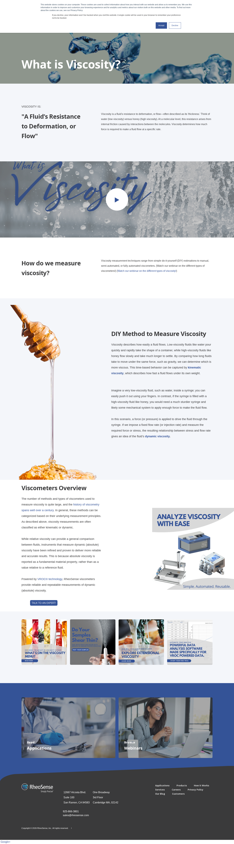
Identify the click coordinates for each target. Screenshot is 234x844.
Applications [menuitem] (162, 785)
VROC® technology (49, 579)
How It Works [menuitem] (201, 785)
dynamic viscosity (157, 436)
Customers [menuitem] (178, 794)
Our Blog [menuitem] (160, 794)
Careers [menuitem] (176, 790)
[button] (117, 199)
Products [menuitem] (182, 785)
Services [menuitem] (160, 790)
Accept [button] (161, 25)
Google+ (5, 841)
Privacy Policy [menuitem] (195, 790)
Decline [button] (175, 25)
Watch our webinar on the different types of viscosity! (146, 271)
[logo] (37, 788)
